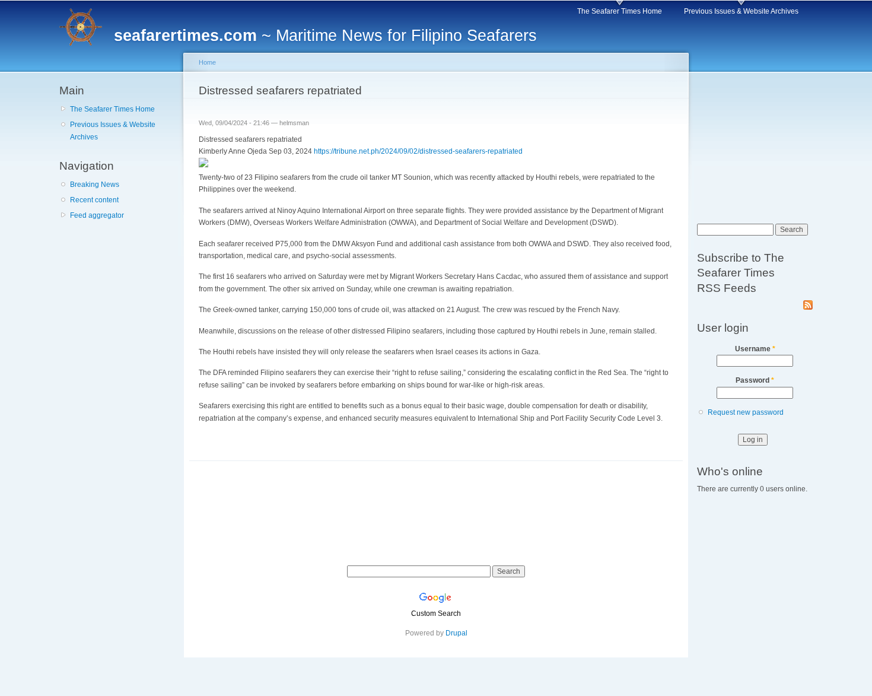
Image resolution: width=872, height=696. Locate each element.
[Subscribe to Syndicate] (808, 302)
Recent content (94, 200)
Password (755, 380)
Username (755, 349)
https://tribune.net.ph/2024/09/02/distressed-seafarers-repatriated (418, 151)
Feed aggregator (97, 215)
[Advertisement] (118, 296)
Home (207, 62)
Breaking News (94, 184)
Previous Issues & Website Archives (741, 11)
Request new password (746, 412)
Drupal (456, 633)
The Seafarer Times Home (619, 11)
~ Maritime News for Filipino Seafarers (325, 35)
